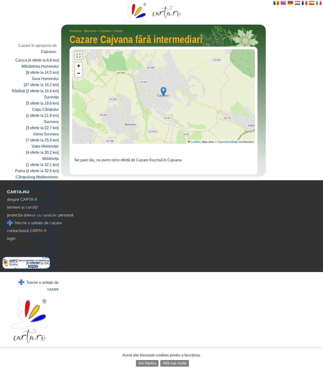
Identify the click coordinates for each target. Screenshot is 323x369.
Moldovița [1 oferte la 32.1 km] (42, 162)
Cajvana (105, 31)
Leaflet (195, 142)
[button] (163, 92)
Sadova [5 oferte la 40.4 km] (35, 189)
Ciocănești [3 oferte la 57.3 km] (42, 235)
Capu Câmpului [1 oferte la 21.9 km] (42, 112)
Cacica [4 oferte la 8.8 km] (37, 60)
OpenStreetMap (228, 142)
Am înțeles (147, 363)
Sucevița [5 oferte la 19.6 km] (42, 100)
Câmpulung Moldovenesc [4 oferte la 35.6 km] (37, 180)
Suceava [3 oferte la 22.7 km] (42, 125)
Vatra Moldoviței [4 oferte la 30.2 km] (42, 149)
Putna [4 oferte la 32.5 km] (37, 171)
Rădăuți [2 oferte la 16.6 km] (35, 91)
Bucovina (90, 31)
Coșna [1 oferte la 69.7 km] (36, 269)
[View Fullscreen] (78, 55)
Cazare (118, 31)
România (75, 31)
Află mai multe (175, 363)
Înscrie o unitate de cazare (41, 286)
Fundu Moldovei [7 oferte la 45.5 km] (42, 211)
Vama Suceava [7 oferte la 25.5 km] (42, 137)
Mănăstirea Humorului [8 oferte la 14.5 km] (40, 69)
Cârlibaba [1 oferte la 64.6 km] (42, 260)
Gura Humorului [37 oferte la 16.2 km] (41, 82)
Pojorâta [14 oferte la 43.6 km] (41, 198)
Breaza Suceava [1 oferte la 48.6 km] (42, 223)
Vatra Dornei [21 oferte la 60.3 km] (41, 248)
